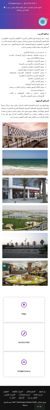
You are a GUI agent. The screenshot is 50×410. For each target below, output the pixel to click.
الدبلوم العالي (30, 391)
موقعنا (24, 314)
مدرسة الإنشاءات (24, 394)
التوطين (5, 391)
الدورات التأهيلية (17, 391)
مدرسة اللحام (38, 394)
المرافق (21, 397)
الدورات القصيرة (9, 394)
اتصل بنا (12, 397)
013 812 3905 (30, 3)
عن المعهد (42, 391)
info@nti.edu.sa (16, 3)
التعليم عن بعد (32, 397)
